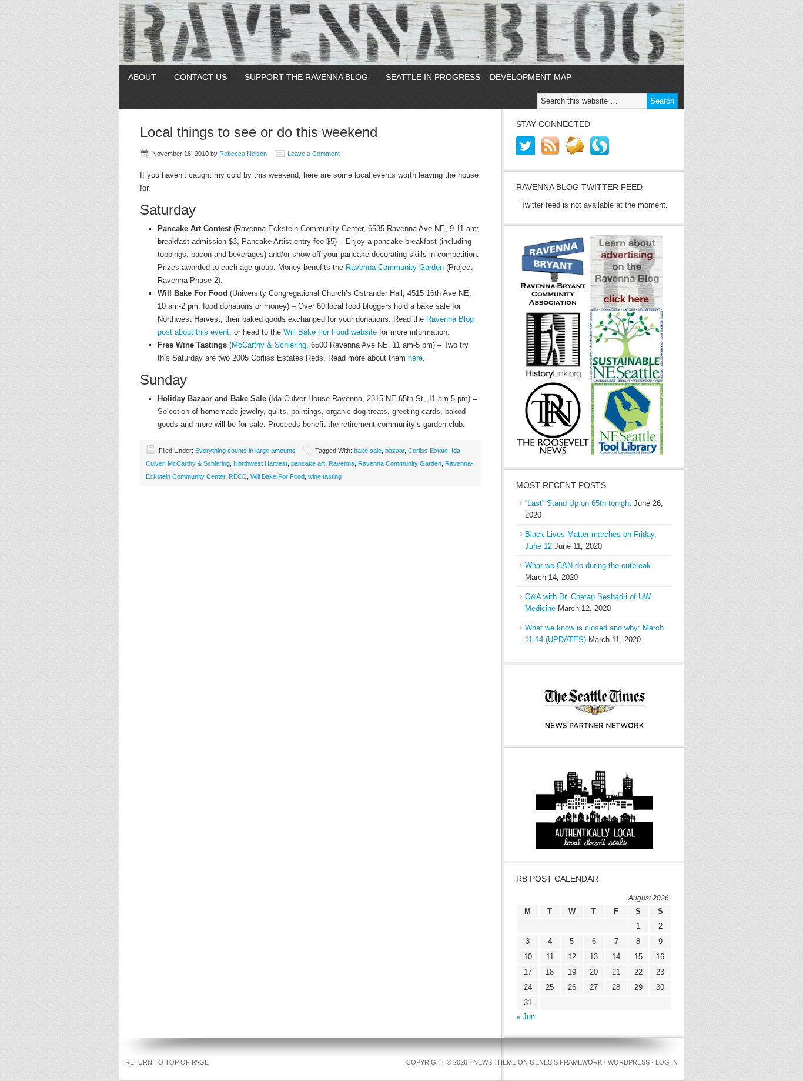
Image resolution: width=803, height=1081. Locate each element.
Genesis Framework (566, 1062)
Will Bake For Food (277, 476)
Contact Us (200, 77)
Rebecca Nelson (243, 153)
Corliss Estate (428, 450)
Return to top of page (167, 1062)
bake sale (368, 450)
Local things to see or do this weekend (258, 132)
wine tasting (325, 476)
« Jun (525, 1016)
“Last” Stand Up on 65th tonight (578, 503)
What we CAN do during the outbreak (588, 565)
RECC (238, 476)
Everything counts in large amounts (245, 450)
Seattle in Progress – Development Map (478, 77)
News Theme (494, 1062)
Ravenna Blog (401, 33)
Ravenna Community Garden (395, 267)
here (415, 357)
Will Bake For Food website (330, 332)
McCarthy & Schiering (269, 345)
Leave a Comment (313, 153)
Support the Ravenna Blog (306, 77)
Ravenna (341, 463)
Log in (666, 1062)
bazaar (394, 450)
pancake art (308, 463)
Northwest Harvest (260, 463)
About (142, 77)
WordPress (629, 1062)
